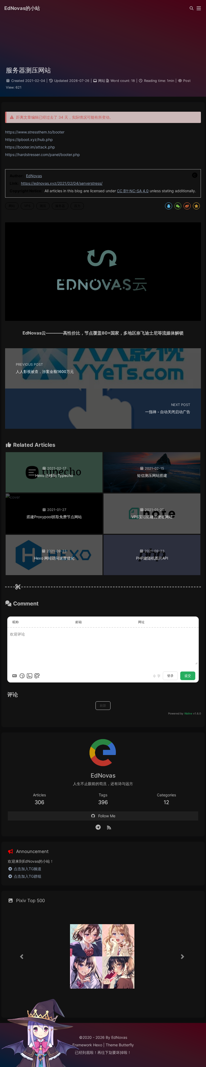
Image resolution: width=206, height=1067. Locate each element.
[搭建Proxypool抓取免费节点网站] (13, 497)
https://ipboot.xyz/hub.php (29, 139)
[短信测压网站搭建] (152, 491)
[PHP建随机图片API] (152, 573)
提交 (188, 676)
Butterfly (126, 1045)
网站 (101, 81)
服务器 (60, 206)
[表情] (22, 676)
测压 (43, 206)
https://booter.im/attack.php (30, 147)
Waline (188, 713)
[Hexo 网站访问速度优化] (54, 573)
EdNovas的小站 (22, 8)
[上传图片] (29, 676)
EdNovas (34, 175)
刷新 (103, 705)
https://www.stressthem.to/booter (34, 132)
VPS (27, 206)
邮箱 (78, 622)
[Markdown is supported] (14, 676)
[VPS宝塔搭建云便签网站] (152, 532)
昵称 (15, 622)
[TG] (98, 827)
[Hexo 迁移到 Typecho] (54, 491)
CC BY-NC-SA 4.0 (133, 190)
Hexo (97, 1045)
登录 (170, 676)
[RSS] (109, 827)
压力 (77, 206)
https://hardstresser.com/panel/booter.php (42, 154)
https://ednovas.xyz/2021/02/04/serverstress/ (61, 183)
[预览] (37, 676)
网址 (141, 622)
